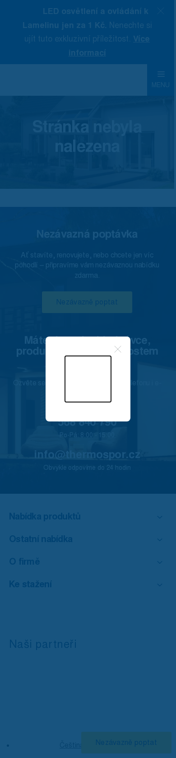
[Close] (117, 349)
